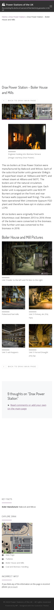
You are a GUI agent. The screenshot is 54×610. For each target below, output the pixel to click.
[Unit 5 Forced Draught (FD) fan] (40, 336)
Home (4, 17)
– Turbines (7, 559)
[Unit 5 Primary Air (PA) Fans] (40, 297)
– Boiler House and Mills (13, 563)
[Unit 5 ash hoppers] (13, 336)
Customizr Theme (42, 606)
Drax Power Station (17, 17)
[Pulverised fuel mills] (13, 297)
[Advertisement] (27, 52)
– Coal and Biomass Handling (15, 567)
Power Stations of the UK (22, 602)
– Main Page (8, 555)
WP (16, 606)
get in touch (13, 587)
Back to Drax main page (22, 100)
